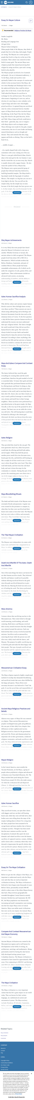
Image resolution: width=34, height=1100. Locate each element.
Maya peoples (4, 1035)
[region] (17, 1085)
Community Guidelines (7, 1063)
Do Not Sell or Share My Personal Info (16, 1097)
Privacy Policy (4, 1067)
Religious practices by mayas (22, 30)
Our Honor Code (5, 1065)
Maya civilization (4, 1032)
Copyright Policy (5, 1060)
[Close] (31, 1073)
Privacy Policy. (19, 1094)
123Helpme (4, 7)
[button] (2, 2)
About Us (3, 1048)
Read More (17, 282)
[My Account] (31, 2)
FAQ (2, 1053)
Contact (3, 1050)
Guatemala (3, 1038)
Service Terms (4, 1069)
